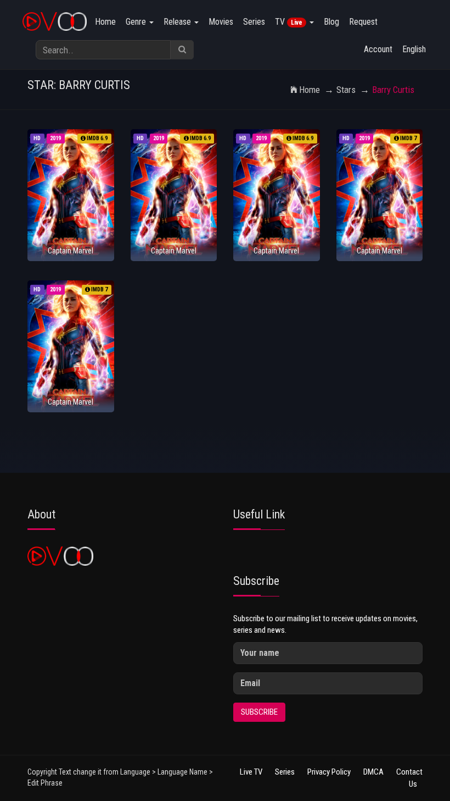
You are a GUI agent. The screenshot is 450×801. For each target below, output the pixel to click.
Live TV (251, 772)
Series (254, 21)
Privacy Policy (329, 772)
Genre (137, 21)
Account (378, 49)
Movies (221, 21)
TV (288, 21)
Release (178, 21)
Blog (331, 21)
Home (105, 21)
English (414, 49)
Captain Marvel (70, 250)
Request (363, 21)
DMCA (373, 772)
